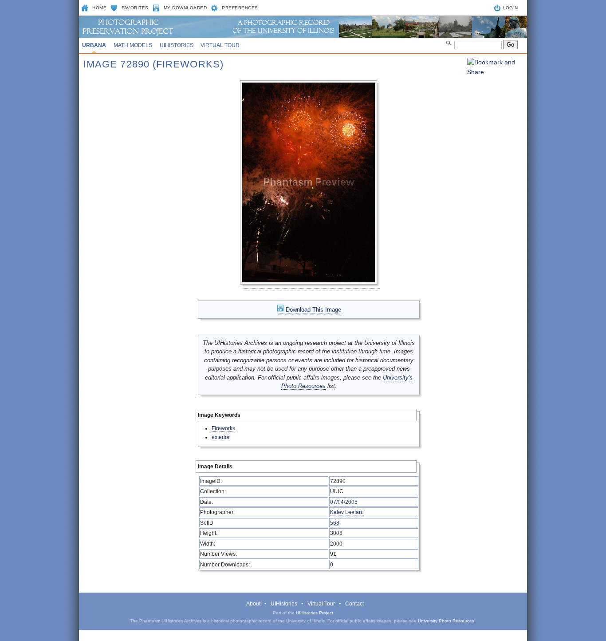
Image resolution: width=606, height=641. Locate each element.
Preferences (240, 7)
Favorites (135, 7)
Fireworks (223, 428)
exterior (221, 437)
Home (99, 7)
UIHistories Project (314, 612)
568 (334, 523)
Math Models (133, 45)
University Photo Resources (446, 620)
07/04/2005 (344, 502)
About (253, 603)
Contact (354, 603)
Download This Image (312, 309)
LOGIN (510, 7)
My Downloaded (185, 7)
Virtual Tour (220, 45)
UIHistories (176, 45)
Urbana (94, 45)
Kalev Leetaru (347, 512)
